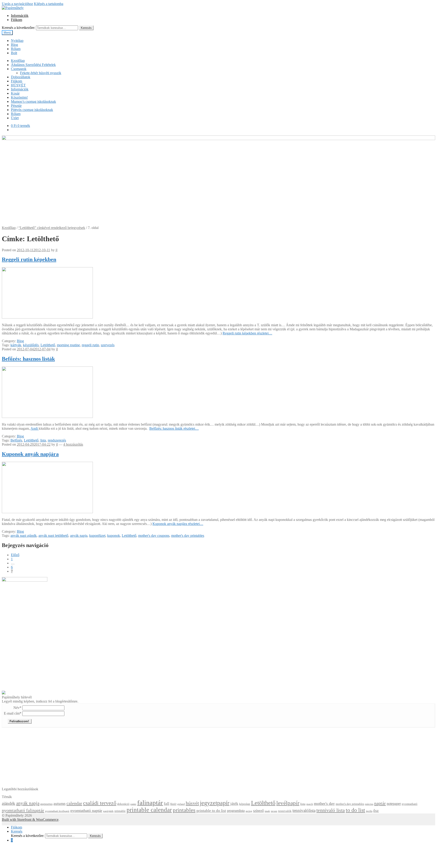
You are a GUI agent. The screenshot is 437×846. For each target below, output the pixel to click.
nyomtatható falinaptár (23, 810)
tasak (267, 811)
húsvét (192, 803)
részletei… (247, 333)
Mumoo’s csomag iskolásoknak (33, 101)
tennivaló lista (330, 810)
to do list (355, 810)
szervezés (107, 345)
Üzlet (15, 118)
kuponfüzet (97, 535)
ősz (376, 810)
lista (43, 440)
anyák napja (78, 535)
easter (133, 804)
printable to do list (211, 810)
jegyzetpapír (214, 803)
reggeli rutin (90, 345)
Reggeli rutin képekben (29, 259)
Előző (15, 555)
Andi (34, 428)
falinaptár (150, 802)
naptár (380, 803)
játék (234, 803)
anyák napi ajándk (23, 535)
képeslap (244, 804)
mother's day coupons (153, 535)
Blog (14, 45)
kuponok (113, 535)
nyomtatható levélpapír (57, 811)
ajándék (8, 803)
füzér (173, 804)
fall (166, 803)
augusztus (46, 804)
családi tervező (99, 803)
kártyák (15, 345)
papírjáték (108, 811)
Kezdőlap (18, 61)
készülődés (31, 345)
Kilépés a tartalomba (48, 4)
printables (184, 810)
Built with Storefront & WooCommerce (30, 819)
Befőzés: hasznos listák (28, 359)
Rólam (15, 49)
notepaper (394, 804)
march (309, 804)
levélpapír (287, 803)
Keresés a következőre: (18, 28)
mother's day (324, 803)
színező (258, 811)
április (369, 811)
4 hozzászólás (73, 444)
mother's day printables (187, 535)
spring (249, 811)
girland (181, 804)
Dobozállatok (20, 77)
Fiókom (16, 20)
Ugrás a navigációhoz (17, 4)
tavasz (274, 811)
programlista (236, 811)
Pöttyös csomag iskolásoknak (32, 110)
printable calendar (149, 809)
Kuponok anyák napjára (30, 454)
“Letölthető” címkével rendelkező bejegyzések (51, 228)
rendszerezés (57, 440)
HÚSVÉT (18, 85)
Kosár (15, 93)
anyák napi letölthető (53, 535)
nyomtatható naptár (86, 810)
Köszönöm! (19, 97)
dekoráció (123, 804)
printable (120, 811)
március (369, 804)
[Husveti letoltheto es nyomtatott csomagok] (3, 693)
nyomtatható (409, 804)
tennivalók (285, 811)
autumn (59, 803)
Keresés (86, 28)
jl (56, 250)
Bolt (14, 53)
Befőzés (16, 440)
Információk (19, 16)
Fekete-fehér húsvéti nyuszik (40, 73)
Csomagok (18, 69)
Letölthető (48, 345)
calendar (74, 803)
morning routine (68, 345)
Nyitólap (17, 41)
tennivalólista (303, 810)
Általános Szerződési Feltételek (33, 65)
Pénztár (16, 106)
